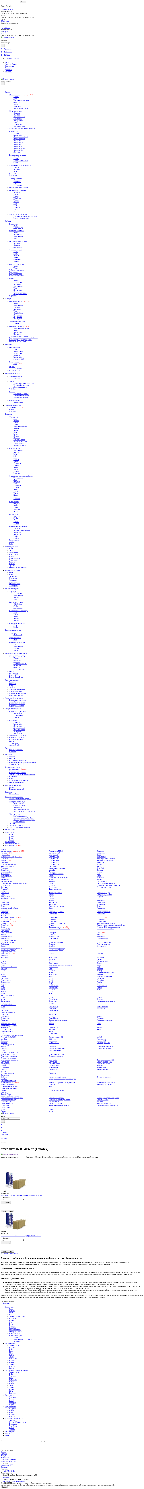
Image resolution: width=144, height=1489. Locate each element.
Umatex (16, 421)
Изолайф (16, 428)
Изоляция (8, 414)
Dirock (15, 430)
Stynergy (16, 133)
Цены (7, 62)
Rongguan (16, 207)
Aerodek (16, 159)
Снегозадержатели (12, 680)
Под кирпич (17, 315)
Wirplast (16, 618)
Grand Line (17, 115)
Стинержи (17, 113)
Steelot (11, 381)
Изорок (16, 436)
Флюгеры (12, 633)
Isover (15, 434)
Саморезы (12, 752)
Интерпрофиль (18, 120)
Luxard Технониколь (20, 161)
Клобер (16, 471)
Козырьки (8, 792)
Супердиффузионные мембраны (21, 476)
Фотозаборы (13, 743)
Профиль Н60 (18, 150)
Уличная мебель (15, 814)
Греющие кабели (15, 638)
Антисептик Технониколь (18, 780)
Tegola (15, 469)
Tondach (16, 200)
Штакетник (13, 720)
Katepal (16, 460)
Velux (11, 550)
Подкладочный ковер (21, 108)
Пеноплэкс (17, 1341)
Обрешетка (13, 296)
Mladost (16, 209)
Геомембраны (14, 540)
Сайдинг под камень (16, 270)
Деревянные (13, 552)
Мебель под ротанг (20, 816)
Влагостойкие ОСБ (20, 664)
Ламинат (12, 787)
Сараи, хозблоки (19, 805)
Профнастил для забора (17, 711)
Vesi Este (16, 528)
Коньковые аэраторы (16, 602)
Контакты (8, 72)
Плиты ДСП (13, 675)
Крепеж (8, 748)
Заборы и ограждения (13, 709)
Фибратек (17, 261)
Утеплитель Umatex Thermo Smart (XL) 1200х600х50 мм (21, 1236)
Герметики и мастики (17, 643)
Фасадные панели (15, 301)
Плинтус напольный (16, 789)
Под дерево (13, 272)
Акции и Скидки (11, 64)
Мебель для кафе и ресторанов (24, 820)
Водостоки (9, 344)
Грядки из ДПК (19, 803)
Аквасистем (17, 119)
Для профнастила (15, 691)
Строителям (9, 66)
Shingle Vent (17, 604)
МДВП (11, 671)
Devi (15, 640)
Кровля (7, 92)
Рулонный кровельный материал (25, 216)
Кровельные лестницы (17, 700)
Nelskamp (16, 192)
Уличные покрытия (16, 825)
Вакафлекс (17, 532)
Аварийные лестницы (17, 702)
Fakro (15, 456)
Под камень (17, 317)
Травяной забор (14, 745)
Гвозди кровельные (16, 750)
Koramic (16, 194)
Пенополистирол (19, 445)
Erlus (15, 204)
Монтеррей (17, 124)
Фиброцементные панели (18, 336)
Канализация (10, 829)
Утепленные (13, 578)
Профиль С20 (18, 142)
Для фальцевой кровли (17, 693)
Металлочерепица (15, 111)
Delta (15, 454)
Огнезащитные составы (17, 773)
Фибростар (17, 259)
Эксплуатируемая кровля (18, 214)
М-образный (17, 732)
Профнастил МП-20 (20, 137)
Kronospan (17, 660)
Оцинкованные (14, 370)
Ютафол (16, 465)
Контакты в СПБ (7, 1465)
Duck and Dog (18, 635)
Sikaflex (16, 648)
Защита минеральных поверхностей (22, 775)
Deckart (12, 409)
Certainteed (17, 106)
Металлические (19, 292)
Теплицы (12, 823)
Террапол (12, 407)
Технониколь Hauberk (21, 328)
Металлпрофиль (19, 117)
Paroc (15, 419)
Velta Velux (13, 576)
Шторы (12, 564)
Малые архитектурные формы (20, 799)
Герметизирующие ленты (18, 527)
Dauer (11, 838)
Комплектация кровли (13, 630)
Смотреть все (53, 866)
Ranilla (15, 349)
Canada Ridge (18, 313)
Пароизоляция (14, 448)
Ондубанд (17, 534)
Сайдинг (8, 221)
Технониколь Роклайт (21, 426)
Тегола (15, 104)
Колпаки (12, 741)
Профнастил (13, 131)
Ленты (11, 542)
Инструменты (10, 842)
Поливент (17, 597)
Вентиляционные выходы (18, 611)
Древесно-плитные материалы (16, 653)
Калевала (16, 662)
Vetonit (11, 840)
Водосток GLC (18, 359)
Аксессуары (13, 586)
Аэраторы (12, 591)
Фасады (8, 299)
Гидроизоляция (14, 514)
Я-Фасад (16, 307)
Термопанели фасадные (17, 321)
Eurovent (16, 473)
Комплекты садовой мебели (23, 818)
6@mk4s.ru (5, 21)
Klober (15, 495)
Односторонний (19, 730)
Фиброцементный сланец (18, 187)
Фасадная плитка (15, 326)
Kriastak (16, 167)
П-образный (17, 733)
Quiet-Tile (16, 102)
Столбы (16, 717)
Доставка (8, 70)
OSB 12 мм (17, 667)
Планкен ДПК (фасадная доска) (20, 340)
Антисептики (14, 769)
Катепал (16, 97)
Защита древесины (16, 771)
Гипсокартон (14, 673)
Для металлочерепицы (17, 689)
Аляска (16, 323)
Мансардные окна (11, 547)
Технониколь (18, 236)
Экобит (16, 538)
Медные (12, 367)
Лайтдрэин (17, 378)
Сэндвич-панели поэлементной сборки (23, 338)
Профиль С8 (17, 141)
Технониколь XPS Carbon (22, 1339)
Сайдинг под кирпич (16, 276)
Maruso (16, 196)
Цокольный (13, 224)
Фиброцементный (15, 250)
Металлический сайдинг (18, 241)
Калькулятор (18, 715)
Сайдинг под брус (15, 274)
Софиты (12, 278)
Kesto (15, 644)
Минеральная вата (20, 442)
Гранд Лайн (17, 234)
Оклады (12, 562)
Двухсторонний (19, 728)
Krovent (16, 614)
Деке (15, 99)
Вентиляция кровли (12, 589)
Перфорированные (20, 294)
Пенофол (16, 438)
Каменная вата (18, 443)
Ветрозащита (14, 502)
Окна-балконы (14, 558)
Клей (11, 778)
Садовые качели (19, 822)
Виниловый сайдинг (16, 231)
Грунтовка (13, 776)
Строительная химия (12, 767)
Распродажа (9, 845)
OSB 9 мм (17, 666)
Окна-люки (13, 560)
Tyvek (15, 462)
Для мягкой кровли (16, 695)
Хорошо (4, 1487)
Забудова (16, 169)
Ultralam (16, 658)
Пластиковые (14, 362)
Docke (15, 226)
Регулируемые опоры (21, 218)
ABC (15, 211)
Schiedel (12, 756)
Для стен (16, 152)
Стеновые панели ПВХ (17, 342)
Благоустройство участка (14, 797)
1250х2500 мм (18, 669)
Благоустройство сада (17, 802)
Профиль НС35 (19, 148)
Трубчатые (13, 687)
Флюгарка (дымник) (16, 764)
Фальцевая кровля (15, 178)
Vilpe (15, 613)
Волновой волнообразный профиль (22, 128)
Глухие (11, 556)
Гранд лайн (17, 135)
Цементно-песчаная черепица (20, 165)
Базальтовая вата (19, 440)
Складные (13, 580)
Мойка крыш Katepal (16, 782)
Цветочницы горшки (21, 809)
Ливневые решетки (20, 387)
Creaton (16, 202)
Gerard (15, 162)
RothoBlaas (17, 463)
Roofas (15, 252)
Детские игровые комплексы (19, 827)
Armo (15, 184)
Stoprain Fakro (14, 794)
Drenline (12, 392)
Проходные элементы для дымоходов (22, 762)
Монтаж (8, 68)
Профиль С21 (18, 144)
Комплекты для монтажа (18, 567)
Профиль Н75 (18, 146)
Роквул (15, 423)
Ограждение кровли (16, 706)
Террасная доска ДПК (13, 405)
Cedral (15, 254)
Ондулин (12, 173)
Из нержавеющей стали (17, 760)
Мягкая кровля (14, 95)
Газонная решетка (15, 400)
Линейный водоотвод (21, 394)
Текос (15, 238)
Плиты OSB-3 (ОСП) (17, 656)
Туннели (12, 566)
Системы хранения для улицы (24, 811)
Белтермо (16, 509)
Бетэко (15, 257)
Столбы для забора (16, 739)
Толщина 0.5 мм (19, 126)
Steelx (15, 122)
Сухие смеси (9, 832)
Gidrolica (12, 389)
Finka (15, 458)
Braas (15, 171)
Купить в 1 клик (7, 1211)
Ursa (15, 432)
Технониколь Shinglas (21, 100)
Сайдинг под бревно (16, 264)
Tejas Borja (17, 198)
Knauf (15, 424)
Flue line (12, 758)
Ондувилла (13, 175)
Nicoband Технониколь (21, 530)
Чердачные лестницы (12, 570)
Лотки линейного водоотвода (24, 383)
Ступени (12, 411)
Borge (11, 686)
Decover (16, 255)
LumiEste (12, 684)
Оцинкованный (19, 139)
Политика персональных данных (13, 1481)
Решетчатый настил (20, 397)
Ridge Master (17, 608)
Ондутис (16, 452)
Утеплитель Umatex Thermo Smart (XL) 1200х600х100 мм (21, 1195)
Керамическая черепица (17, 190)
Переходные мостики (17, 704)
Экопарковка (18, 402)
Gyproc (16, 511)
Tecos (15, 288)
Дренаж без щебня (15, 376)
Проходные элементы (17, 623)
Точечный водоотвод (21, 385)
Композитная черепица (17, 155)
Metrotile (16, 157)
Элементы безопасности (14, 698)
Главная (4, 1132)
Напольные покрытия (13, 785)
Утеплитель (13, 417)
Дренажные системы (12, 373)
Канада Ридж (18, 228)
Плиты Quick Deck (16, 677)
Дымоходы (9, 755)
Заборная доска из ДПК (17, 735)
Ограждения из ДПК (16, 737)
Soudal (15, 650)
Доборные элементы (12, 844)
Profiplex (16, 1337)
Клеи (11, 544)
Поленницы (17, 807)
